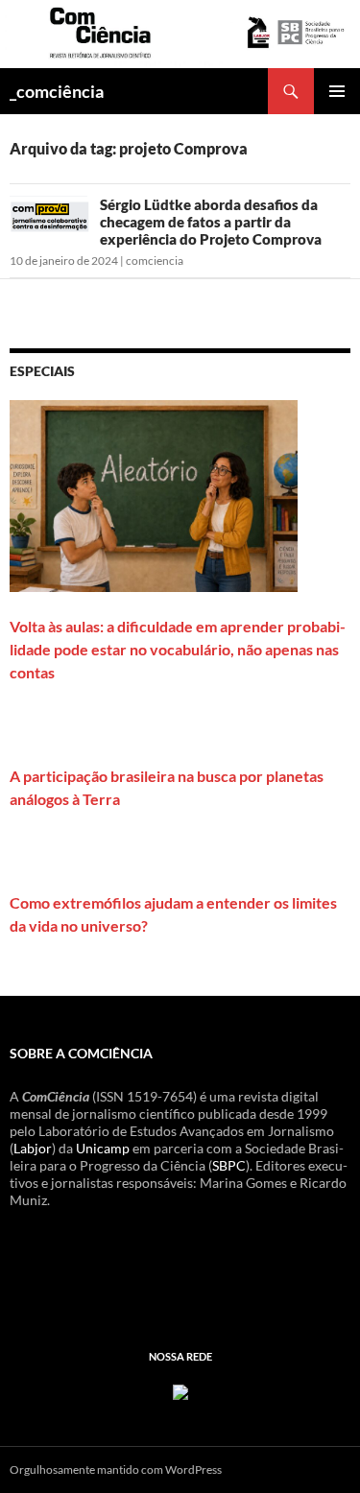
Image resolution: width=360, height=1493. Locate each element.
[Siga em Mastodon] (180, 1390)
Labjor (32, 1148)
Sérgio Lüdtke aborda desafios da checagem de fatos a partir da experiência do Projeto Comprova (211, 222)
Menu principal (337, 91)
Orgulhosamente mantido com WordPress (116, 1469)
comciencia (154, 260)
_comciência (57, 91)
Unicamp (103, 1148)
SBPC (229, 1165)
